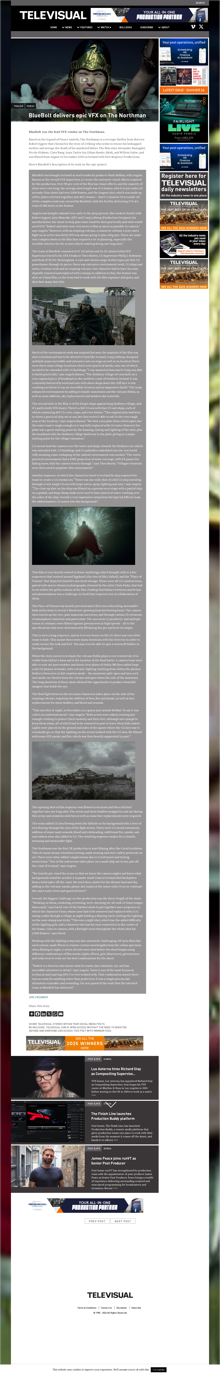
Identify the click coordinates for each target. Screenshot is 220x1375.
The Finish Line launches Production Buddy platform (113, 1116)
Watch (105, 27)
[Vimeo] (193, 26)
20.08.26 (107, 1148)
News (68, 27)
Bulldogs (126, 27)
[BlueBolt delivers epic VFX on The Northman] (53, 17)
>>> (93, 1095)
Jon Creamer (38, 997)
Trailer (18, 105)
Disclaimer (121, 1307)
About (166, 27)
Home (53, 27)
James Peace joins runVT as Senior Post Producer (113, 1160)
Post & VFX (94, 1058)
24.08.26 (107, 1058)
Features (86, 27)
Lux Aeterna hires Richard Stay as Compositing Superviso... (116, 1071)
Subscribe (146, 27)
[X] (201, 26)
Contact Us (106, 1307)
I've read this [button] (159, 1369)
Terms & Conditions (86, 1307)
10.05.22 (30, 105)
